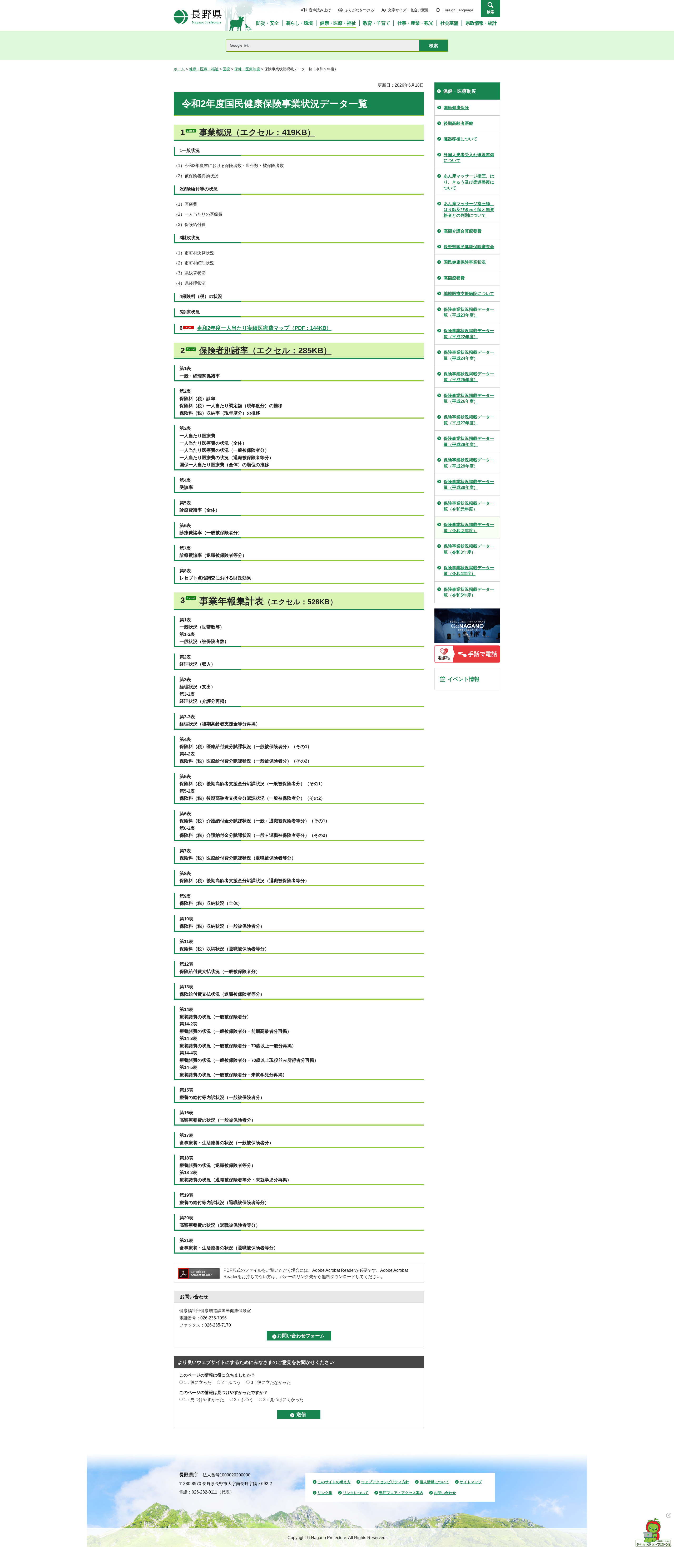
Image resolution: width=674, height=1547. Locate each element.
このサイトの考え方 (334, 1482)
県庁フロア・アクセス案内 (401, 1493)
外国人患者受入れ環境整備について (469, 158)
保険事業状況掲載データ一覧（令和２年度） (469, 527)
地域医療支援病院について (469, 293)
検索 (490, 12)
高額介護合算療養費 (463, 231)
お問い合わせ (445, 1493)
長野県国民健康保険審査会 (469, 246)
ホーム (179, 69)
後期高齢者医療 (458, 123)
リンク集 (325, 1493)
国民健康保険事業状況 (465, 262)
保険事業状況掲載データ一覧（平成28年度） (469, 441)
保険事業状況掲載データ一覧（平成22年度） (469, 333)
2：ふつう (231, 1382)
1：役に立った (197, 1382)
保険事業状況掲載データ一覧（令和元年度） (469, 506)
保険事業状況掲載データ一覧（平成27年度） (469, 420)
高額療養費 (454, 278)
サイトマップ (471, 1482)
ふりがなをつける (359, 10)
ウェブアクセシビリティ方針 (385, 1482)
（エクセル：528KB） (268, 601)
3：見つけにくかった (283, 1399)
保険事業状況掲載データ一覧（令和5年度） (469, 592)
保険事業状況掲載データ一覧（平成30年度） (469, 484)
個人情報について (434, 1482)
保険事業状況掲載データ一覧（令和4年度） (469, 571)
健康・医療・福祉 (204, 69)
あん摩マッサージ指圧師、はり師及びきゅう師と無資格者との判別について (469, 210)
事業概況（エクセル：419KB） (257, 132)
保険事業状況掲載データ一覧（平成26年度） (469, 398)
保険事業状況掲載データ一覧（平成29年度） (469, 463)
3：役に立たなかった (271, 1382)
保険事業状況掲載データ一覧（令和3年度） (469, 549)
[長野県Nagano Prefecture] (198, 16)
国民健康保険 (456, 107)
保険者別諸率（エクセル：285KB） (265, 350)
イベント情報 (463, 679)
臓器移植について (460, 139)
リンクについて (356, 1493)
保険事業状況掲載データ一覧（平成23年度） (469, 312)
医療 (226, 69)
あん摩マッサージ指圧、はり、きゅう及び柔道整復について (469, 182)
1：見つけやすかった (204, 1399)
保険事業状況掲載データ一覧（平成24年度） (469, 355)
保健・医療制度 (247, 69)
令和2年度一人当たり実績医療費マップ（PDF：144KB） (264, 328)
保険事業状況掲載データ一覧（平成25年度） (469, 377)
